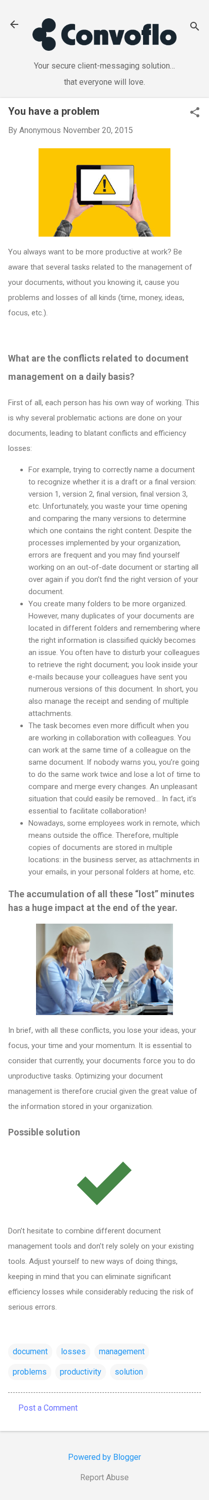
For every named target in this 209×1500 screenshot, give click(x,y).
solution (129, 1372)
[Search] (195, 27)
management (122, 1351)
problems (30, 1372)
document (30, 1351)
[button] (195, 113)
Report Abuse (104, 1477)
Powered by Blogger (104, 1457)
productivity (80, 1372)
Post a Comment (48, 1408)
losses (73, 1351)
